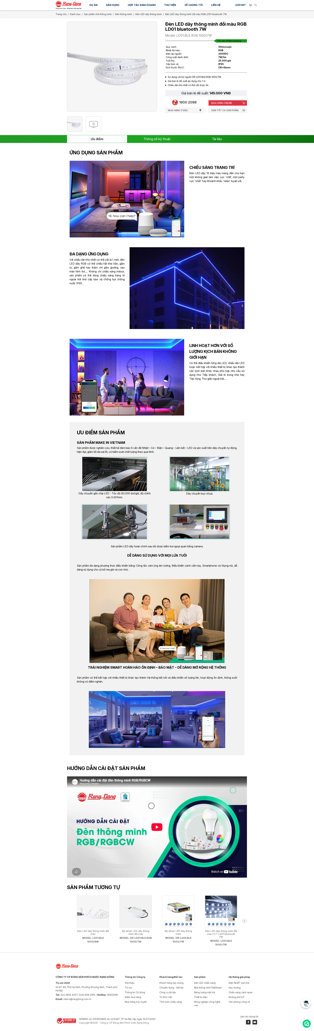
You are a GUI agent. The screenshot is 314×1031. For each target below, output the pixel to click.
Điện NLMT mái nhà (239, 982)
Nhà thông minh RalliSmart (208, 987)
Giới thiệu (129, 982)
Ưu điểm (97, 139)
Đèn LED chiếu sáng (205, 982)
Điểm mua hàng (133, 997)
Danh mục (75, 14)
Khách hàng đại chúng (171, 982)
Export (241, 5)
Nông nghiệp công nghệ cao (207, 1003)
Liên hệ (215, 5)
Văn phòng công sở (239, 1001)
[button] (244, 920)
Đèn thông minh (123, 14)
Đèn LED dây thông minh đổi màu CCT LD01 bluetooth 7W (221, 933)
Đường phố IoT (237, 997)
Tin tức (128, 987)
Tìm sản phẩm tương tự (229, 40)
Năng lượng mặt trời (204, 992)
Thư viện (170, 5)
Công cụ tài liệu (167, 992)
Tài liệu (217, 139)
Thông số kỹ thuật (156, 139)
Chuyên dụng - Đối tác (171, 987)
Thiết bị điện (200, 997)
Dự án (93, 5)
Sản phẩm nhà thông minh (98, 14)
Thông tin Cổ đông (135, 992)
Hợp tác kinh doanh (142, 5)
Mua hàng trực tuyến (136, 1001)
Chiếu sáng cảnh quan (241, 992)
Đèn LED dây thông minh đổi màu (93, 932)
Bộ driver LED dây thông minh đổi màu (135, 932)
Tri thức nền (165, 997)
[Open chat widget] (307, 1024)
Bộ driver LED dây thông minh (178, 932)
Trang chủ (61, 14)
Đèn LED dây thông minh (148, 14)
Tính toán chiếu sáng (170, 1001)
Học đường (235, 987)
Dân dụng (112, 5)
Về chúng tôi (193, 5)
